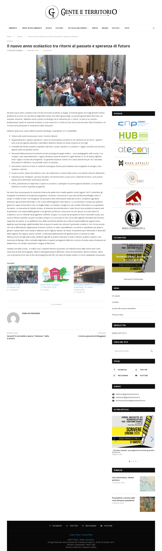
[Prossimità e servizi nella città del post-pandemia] (147, 504)
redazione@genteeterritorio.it (128, 397)
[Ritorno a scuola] (22, 274)
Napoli (95, 28)
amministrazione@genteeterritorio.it (130, 400)
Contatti (115, 302)
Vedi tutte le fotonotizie (133, 279)
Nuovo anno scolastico (49, 284)
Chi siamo (116, 296)
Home (9, 36)
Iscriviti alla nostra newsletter (124, 308)
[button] (114, 258)
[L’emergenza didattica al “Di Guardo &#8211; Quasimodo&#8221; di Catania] (89, 274)
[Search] (154, 28)
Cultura (59, 28)
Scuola (49, 28)
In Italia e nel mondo (77, 28)
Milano (105, 28)
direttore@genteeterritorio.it (127, 394)
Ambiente (13, 28)
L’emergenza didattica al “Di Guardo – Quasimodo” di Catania (89, 285)
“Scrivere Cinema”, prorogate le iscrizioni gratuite (134, 258)
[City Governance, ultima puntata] (147, 483)
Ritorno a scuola (13, 284)
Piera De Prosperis (16, 50)
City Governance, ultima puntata (123, 478)
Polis (127, 28)
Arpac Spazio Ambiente (32, 28)
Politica (115, 28)
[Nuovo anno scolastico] (55, 274)
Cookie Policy (74, 535)
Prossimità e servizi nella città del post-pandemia (123, 499)
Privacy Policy (117, 314)
